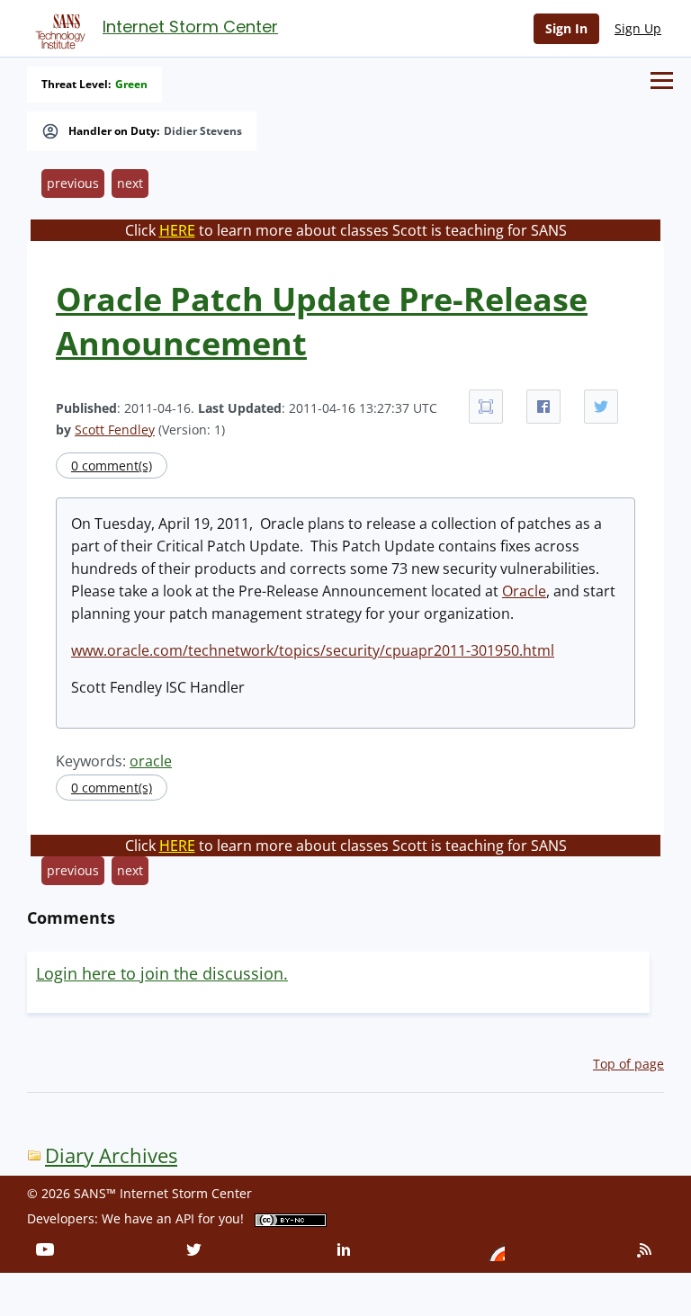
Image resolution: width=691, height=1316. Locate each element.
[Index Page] (58, 27)
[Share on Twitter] (601, 406)
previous (73, 183)
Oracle (524, 591)
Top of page (628, 1063)
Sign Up (638, 28)
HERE (177, 230)
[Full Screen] (486, 406)
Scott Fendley (115, 429)
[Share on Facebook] (543, 406)
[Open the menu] (662, 80)
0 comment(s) (111, 465)
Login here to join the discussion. (162, 973)
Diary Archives (111, 1155)
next (130, 183)
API (184, 1218)
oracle (151, 761)
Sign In (566, 28)
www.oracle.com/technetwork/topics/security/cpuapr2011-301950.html (312, 650)
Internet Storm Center (190, 26)
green (131, 84)
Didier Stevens (203, 131)
